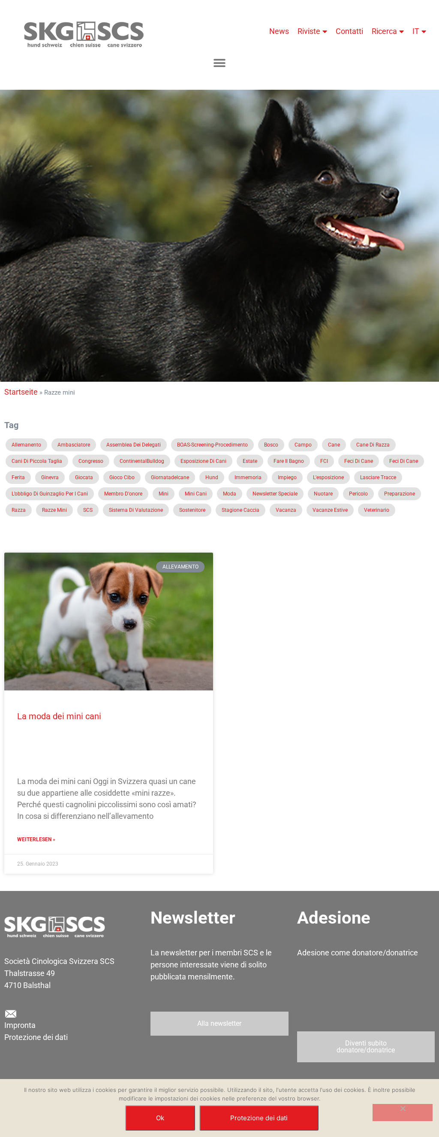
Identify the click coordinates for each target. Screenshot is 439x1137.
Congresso (90, 461)
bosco (271, 445)
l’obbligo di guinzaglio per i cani (50, 494)
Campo (303, 445)
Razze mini (54, 510)
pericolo (358, 494)
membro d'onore (123, 494)
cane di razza (373, 445)
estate (250, 461)
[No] (403, 1112)
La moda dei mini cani (59, 716)
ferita (18, 477)
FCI (324, 461)
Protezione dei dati (36, 1037)
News (279, 31)
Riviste (309, 31)
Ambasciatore (73, 445)
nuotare (323, 494)
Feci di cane (358, 461)
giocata (84, 477)
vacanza (286, 510)
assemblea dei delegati (133, 445)
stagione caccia (240, 510)
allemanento (26, 445)
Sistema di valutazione (136, 510)
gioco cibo (122, 477)
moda (229, 494)
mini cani (196, 494)
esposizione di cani (203, 461)
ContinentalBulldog (142, 461)
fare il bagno (289, 461)
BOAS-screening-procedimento (212, 445)
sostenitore (192, 510)
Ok (160, 1118)
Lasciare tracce (378, 477)
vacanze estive (330, 510)
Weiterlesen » (36, 839)
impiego (287, 477)
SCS (88, 510)
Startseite (21, 391)
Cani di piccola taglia (37, 461)
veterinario (376, 510)
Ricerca (384, 31)
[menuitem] (419, 31)
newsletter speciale (275, 494)
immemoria (248, 477)
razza (19, 510)
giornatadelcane (170, 477)
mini (163, 494)
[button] (219, 63)
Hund (211, 477)
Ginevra (50, 477)
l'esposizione (328, 477)
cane (334, 445)
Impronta (20, 1025)
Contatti (349, 31)
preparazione (399, 494)
